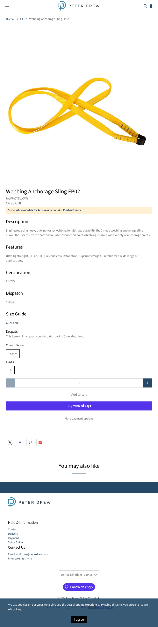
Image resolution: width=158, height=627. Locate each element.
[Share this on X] (10, 442)
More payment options (79, 418)
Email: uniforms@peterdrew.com (28, 554)
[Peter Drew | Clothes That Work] (79, 6)
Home (10, 19)
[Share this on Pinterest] (30, 442)
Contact (13, 529)
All (21, 19)
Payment (13, 538)
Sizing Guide (15, 542)
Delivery (13, 534)
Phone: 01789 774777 (21, 559)
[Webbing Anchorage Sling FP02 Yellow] (79, 103)
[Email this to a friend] (40, 442)
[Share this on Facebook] (20, 442)
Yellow (12, 353)
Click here (12, 323)
